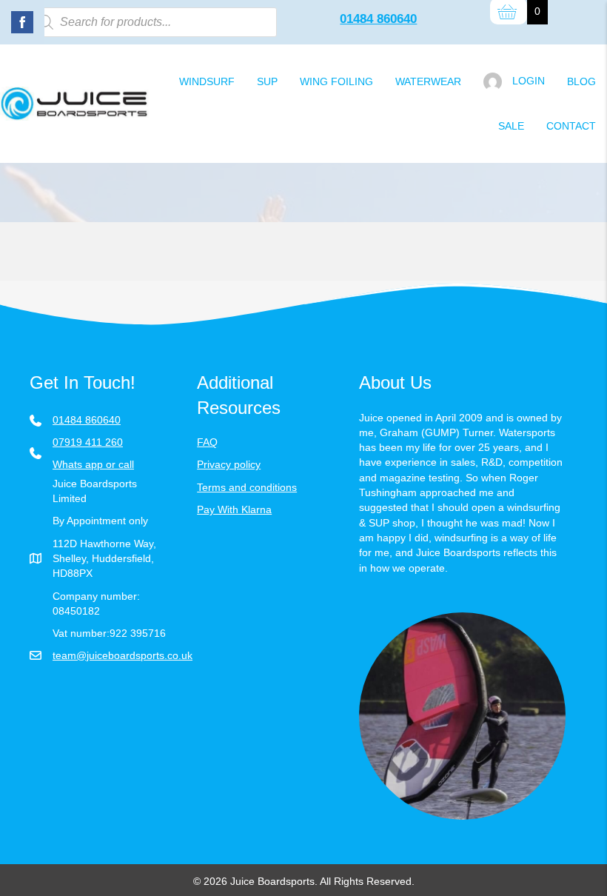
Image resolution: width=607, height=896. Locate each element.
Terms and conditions (247, 487)
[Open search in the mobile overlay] (153, 22)
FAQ (207, 442)
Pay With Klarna (234, 509)
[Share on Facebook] (22, 22)
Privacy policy (229, 464)
